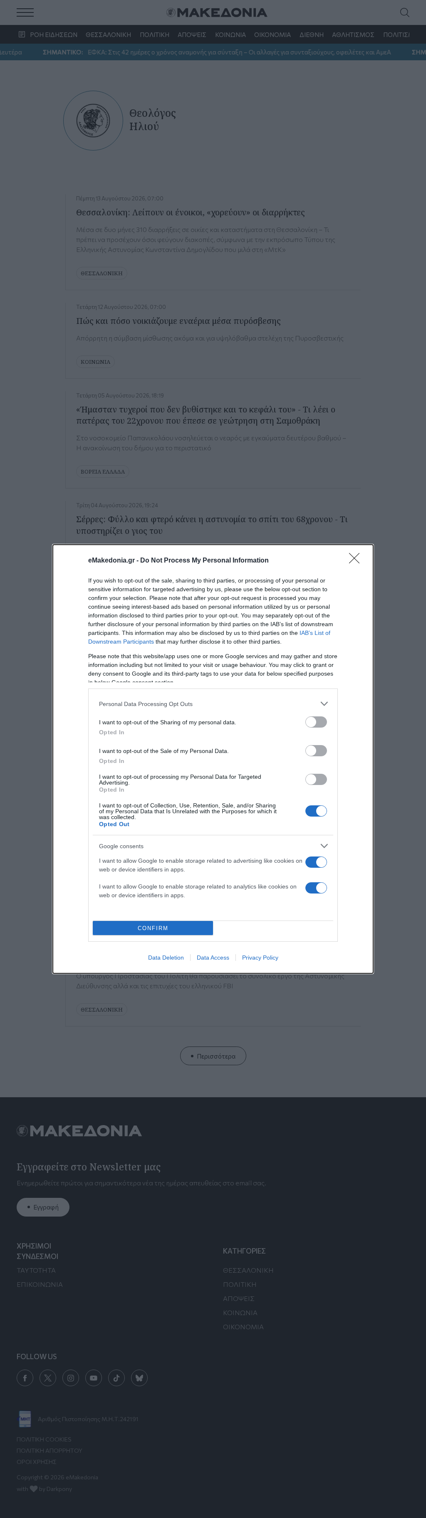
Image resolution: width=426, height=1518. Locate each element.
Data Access (213, 957)
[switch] (316, 722)
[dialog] (213, 759)
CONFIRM (153, 928)
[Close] (357, 561)
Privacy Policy (260, 957)
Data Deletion (166, 957)
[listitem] (213, 703)
